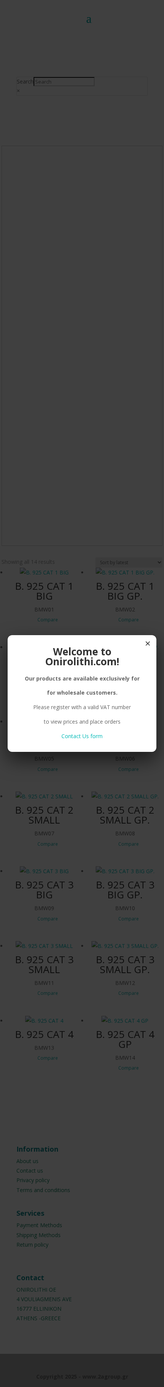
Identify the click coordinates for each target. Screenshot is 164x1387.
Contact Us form (82, 736)
